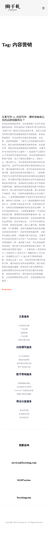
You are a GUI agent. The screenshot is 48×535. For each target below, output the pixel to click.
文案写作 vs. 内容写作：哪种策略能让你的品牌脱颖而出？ (23, 118)
